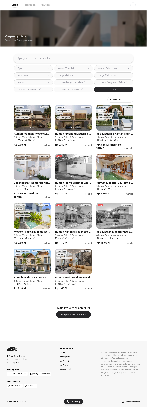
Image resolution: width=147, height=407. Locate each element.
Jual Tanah (63, 365)
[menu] (133, 4)
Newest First (116, 99)
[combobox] (33, 75)
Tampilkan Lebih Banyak (73, 314)
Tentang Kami (64, 356)
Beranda (62, 352)
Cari (114, 89)
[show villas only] (45, 5)
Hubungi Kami (65, 369)
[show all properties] (14, 5)
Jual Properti (64, 361)
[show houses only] (30, 5)
